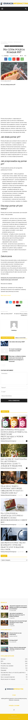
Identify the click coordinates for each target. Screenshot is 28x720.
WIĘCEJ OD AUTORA (20, 337)
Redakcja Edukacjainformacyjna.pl (8, 441)
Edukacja (4, 668)
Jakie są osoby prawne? (7, 313)
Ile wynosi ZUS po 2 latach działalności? (20, 314)
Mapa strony (14, 715)
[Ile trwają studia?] (4, 642)
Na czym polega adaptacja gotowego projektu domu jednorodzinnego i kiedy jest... (14, 518)
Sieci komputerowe (8, 677)
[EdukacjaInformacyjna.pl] (14, 3)
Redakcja (6, 55)
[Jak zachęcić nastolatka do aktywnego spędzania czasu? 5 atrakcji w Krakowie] (14, 450)
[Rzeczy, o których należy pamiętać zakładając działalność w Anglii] (4, 649)
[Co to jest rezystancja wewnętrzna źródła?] (4, 350)
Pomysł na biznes (7, 666)
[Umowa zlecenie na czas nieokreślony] (4, 634)
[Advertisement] (14, 26)
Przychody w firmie (8, 679)
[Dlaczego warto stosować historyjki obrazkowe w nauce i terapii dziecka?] (14, 477)
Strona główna (4, 42)
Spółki (3, 659)
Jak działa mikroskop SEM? (17, 342)
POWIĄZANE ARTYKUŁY (8, 337)
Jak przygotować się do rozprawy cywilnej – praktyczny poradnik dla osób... (13, 546)
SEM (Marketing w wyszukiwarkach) (16, 46)
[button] (26, 9)
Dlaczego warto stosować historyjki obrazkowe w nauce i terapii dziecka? (12, 489)
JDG (2, 661)
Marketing (7, 46)
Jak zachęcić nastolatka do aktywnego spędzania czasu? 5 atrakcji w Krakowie (14, 462)
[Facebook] (14, 710)
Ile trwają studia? (13, 640)
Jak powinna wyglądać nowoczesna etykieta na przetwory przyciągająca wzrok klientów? (18, 607)
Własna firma (6, 664)
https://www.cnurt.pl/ (6, 295)
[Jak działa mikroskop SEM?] (4, 343)
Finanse (3, 670)
